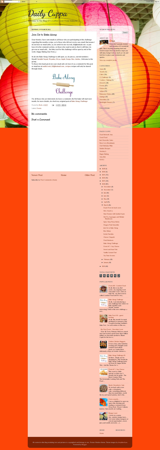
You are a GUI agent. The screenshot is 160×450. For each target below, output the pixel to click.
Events (39, 108)
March (106, 205)
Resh (113, 41)
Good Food (103, 137)
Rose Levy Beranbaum (107, 143)
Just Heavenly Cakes (106, 140)
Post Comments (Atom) (49, 180)
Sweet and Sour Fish (110, 249)
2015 (104, 175)
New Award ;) (108, 211)
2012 (104, 184)
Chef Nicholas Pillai (106, 146)
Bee (72, 59)
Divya (58, 59)
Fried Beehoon (108, 240)
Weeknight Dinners (106, 102)
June (105, 196)
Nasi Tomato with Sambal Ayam (114, 214)
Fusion (102, 88)
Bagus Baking (104, 154)
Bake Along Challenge (79, 101)
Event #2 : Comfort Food (117, 286)
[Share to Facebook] (63, 105)
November (107, 190)
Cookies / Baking (105, 80)
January (106, 262)
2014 (104, 178)
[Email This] (57, 105)
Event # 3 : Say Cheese (111, 246)
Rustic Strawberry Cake (116, 385)
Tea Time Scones (109, 255)
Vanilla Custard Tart (110, 252)
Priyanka (52, 59)
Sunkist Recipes (105, 148)
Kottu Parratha (108, 234)
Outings (102, 97)
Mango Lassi (113, 413)
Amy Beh (103, 157)
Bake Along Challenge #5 (117, 355)
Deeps (68, 59)
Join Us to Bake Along (111, 228)
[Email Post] (52, 105)
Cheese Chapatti (109, 237)
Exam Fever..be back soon (112, 208)
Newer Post (37, 175)
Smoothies (103, 99)
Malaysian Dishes (105, 94)
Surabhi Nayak (42, 59)
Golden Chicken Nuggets (117, 341)
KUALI (102, 159)
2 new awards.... (114, 399)
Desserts (103, 83)
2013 (104, 181)
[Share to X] (61, 105)
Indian (102, 91)
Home (63, 175)
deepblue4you (122, 442)
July (105, 193)
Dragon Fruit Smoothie (111, 225)
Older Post (90, 175)
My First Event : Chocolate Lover (112, 329)
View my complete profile (108, 60)
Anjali (63, 59)
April (105, 202)
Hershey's (103, 151)
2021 (104, 169)
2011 (103, 266)
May (105, 199)
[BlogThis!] (59, 105)
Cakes (102, 74)
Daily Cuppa (47, 13)
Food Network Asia (106, 134)
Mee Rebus (107, 231)
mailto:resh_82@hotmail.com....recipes (57, 66)
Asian (101, 69)
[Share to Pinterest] (65, 105)
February (107, 259)
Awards (102, 72)
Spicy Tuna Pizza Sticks (111, 222)
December (107, 187)
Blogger (84, 444)
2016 (104, 172)
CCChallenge (104, 77)
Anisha (77, 59)
